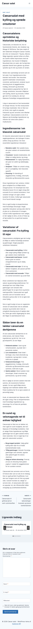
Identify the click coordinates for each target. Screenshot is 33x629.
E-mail (6, 592)
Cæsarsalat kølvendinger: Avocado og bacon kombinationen (24, 500)
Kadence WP (16, 624)
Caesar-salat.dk (8, 28)
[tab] (13, 536)
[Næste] (28, 528)
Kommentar (7, 556)
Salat (8, 12)
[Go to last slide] (4, 528)
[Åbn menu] (29, 3)
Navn (5, 584)
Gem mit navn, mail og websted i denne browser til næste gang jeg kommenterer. (17, 606)
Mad (4, 12)
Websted (6, 600)
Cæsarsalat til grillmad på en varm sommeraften (8, 499)
